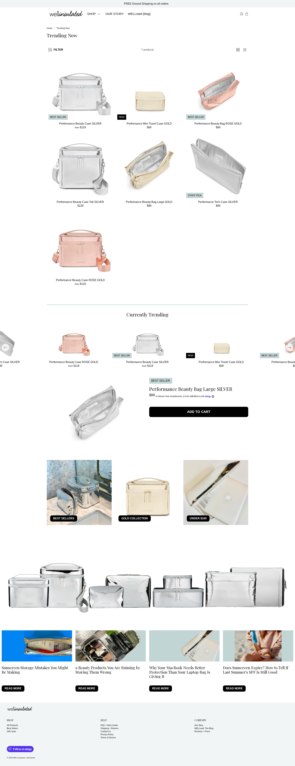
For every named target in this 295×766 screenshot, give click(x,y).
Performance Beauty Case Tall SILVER (80, 201)
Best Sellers (12, 728)
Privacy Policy (107, 734)
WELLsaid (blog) (139, 14)
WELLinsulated (19, 758)
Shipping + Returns (109, 728)
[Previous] (5, 347)
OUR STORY (115, 14)
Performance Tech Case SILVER (218, 201)
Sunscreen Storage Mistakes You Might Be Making (35, 669)
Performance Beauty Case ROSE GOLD (80, 280)
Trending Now (63, 28)
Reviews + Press (202, 731)
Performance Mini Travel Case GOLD (149, 123)
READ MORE (13, 688)
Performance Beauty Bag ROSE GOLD (218, 123)
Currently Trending (147, 314)
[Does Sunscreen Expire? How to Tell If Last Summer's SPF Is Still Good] (258, 646)
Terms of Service (108, 737)
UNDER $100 (198, 518)
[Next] (289, 347)
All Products (12, 725)
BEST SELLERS (63, 518)
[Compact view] (244, 49)
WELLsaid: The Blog (203, 728)
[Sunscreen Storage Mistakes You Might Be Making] (37, 646)
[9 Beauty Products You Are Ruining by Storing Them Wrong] (110, 646)
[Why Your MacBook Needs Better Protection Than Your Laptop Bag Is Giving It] (184, 646)
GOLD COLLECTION (134, 518)
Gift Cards (11, 731)
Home (49, 28)
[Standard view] (238, 49)
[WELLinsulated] (66, 14)
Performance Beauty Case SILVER (80, 123)
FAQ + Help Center (109, 725)
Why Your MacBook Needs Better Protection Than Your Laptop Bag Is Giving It (179, 672)
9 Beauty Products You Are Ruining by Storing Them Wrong (107, 669)
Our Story (198, 725)
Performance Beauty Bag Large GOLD (149, 201)
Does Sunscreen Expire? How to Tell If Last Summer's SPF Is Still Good (255, 669)
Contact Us (106, 731)
